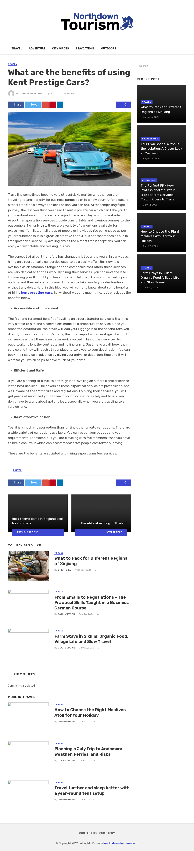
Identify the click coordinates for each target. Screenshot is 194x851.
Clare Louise (66, 647)
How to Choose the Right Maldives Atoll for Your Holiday (90, 712)
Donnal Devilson (31, 93)
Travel (16, 48)
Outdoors (108, 48)
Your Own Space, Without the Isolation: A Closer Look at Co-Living (161, 148)
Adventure (37, 48)
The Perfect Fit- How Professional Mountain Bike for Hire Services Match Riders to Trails (158, 192)
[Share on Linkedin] (60, 105)
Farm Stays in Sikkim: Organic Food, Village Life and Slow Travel (91, 639)
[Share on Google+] (45, 105)
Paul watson (66, 614)
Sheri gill (64, 570)
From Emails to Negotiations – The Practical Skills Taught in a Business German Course (91, 602)
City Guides (60, 48)
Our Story (107, 833)
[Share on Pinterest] (52, 105)
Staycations (85, 48)
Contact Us (88, 833)
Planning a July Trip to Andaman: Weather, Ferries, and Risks (88, 751)
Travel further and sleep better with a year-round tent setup (92, 790)
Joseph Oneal (67, 721)
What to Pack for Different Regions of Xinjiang (90, 561)
